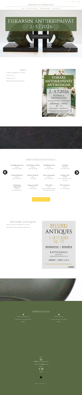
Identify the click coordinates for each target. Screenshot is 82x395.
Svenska (73, 1)
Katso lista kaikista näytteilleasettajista (41, 199)
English (78, 1)
